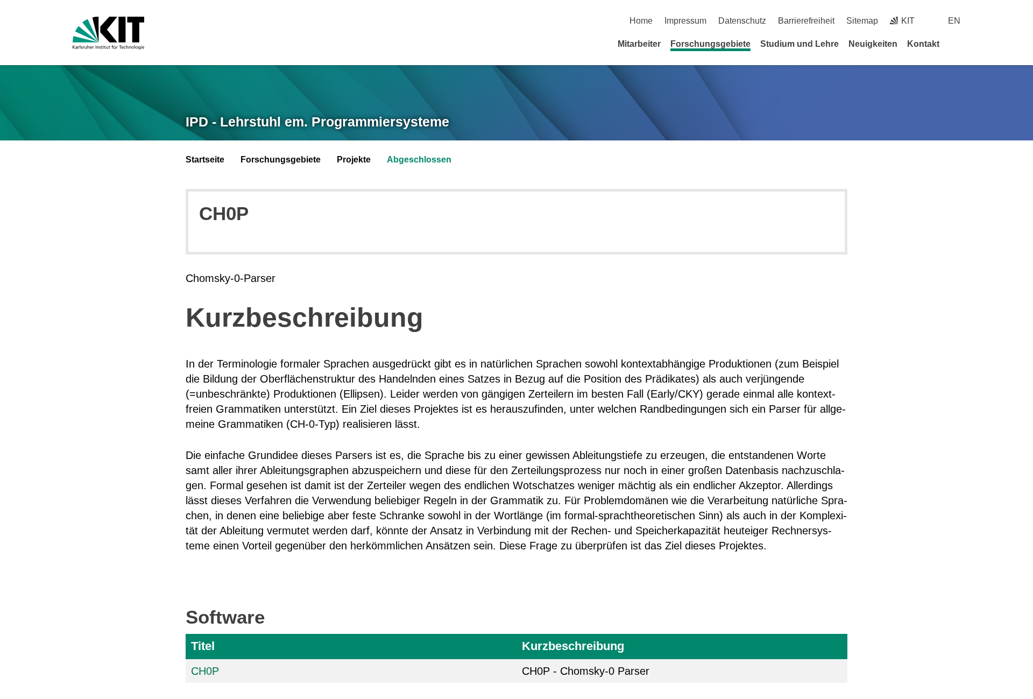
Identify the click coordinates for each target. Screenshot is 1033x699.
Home (641, 20)
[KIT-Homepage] (108, 33)
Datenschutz (742, 20)
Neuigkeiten (872, 43)
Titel (203, 646)
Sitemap (862, 20)
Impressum (685, 20)
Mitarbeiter (639, 43)
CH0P (205, 671)
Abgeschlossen (419, 159)
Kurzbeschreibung (573, 646)
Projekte (354, 159)
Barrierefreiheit (806, 20)
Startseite (205, 159)
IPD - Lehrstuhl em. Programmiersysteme (317, 121)
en (954, 20)
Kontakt (923, 43)
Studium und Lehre (799, 43)
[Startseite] (956, 43)
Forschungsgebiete (710, 43)
